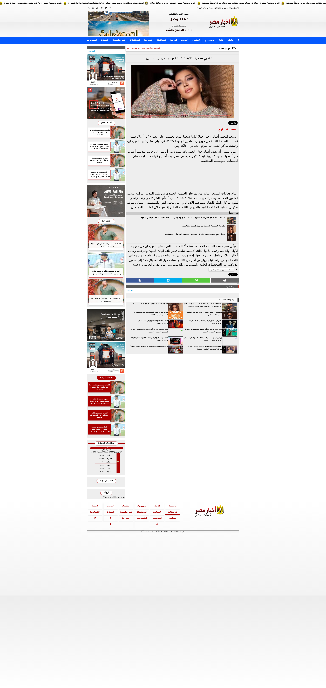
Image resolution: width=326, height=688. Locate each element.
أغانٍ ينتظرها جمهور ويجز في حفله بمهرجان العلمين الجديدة (152, 322)
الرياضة (173, 40)
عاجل (230, 40)
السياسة (148, 40)
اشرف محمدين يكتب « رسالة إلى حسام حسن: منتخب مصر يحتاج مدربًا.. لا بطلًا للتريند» (265, 3)
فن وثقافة (161, 40)
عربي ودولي (209, 40)
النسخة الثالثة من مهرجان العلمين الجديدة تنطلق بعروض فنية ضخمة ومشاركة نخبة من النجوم (183, 218)
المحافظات (135, 40)
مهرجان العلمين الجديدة (190, 141)
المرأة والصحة (119, 40)
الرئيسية (172, 506)
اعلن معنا (157, 518)
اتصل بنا (126, 518)
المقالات (104, 40)
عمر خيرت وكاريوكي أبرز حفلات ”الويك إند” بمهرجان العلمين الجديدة (149, 339)
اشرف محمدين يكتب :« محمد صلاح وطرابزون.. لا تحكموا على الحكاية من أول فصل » (129, 3)
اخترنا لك (106, 221)
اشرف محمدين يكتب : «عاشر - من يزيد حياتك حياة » (196, 3)
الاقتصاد (196, 40)
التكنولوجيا (92, 40)
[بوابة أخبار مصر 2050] (106, 103)
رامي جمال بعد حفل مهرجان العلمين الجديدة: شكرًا (149, 346)
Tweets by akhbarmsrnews (114, 497)
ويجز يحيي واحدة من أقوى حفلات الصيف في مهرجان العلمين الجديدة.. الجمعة (203, 331)
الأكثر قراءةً (106, 378)
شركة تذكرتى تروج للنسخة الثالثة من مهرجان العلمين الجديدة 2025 (151, 314)
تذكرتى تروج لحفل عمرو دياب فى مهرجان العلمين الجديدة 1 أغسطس (195, 234)
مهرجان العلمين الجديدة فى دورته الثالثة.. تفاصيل (203, 226)
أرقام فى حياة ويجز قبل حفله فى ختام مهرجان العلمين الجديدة (205, 322)
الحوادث (184, 40)
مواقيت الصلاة (106, 443)
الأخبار (221, 40)
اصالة (230, 270)
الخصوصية (142, 518)
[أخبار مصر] (118, 23)
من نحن (172, 518)
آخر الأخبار (106, 123)
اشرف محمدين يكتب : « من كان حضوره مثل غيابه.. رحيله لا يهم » (57, 3)
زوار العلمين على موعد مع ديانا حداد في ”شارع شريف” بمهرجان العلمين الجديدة (205, 348)
